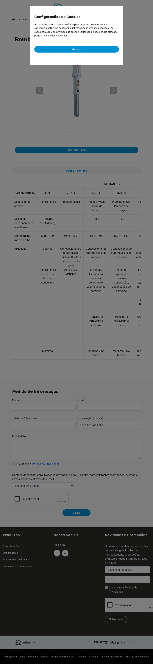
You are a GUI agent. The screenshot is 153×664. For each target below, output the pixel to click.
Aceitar (76, 49)
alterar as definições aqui (54, 35)
